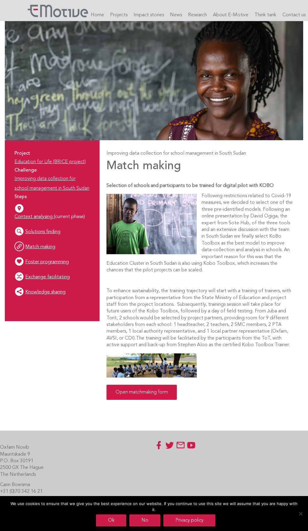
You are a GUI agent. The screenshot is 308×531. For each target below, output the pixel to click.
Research (197, 15)
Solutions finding (42, 231)
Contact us (294, 15)
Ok (111, 520)
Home (97, 15)
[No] (300, 513)
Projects (119, 15)
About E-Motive (230, 15)
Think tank (265, 15)
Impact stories (149, 15)
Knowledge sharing (45, 292)
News (176, 15)
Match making (40, 247)
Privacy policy (189, 520)
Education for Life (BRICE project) (50, 162)
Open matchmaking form (142, 392)
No (144, 520)
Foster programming (47, 262)
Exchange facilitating (47, 277)
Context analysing (34, 216)
